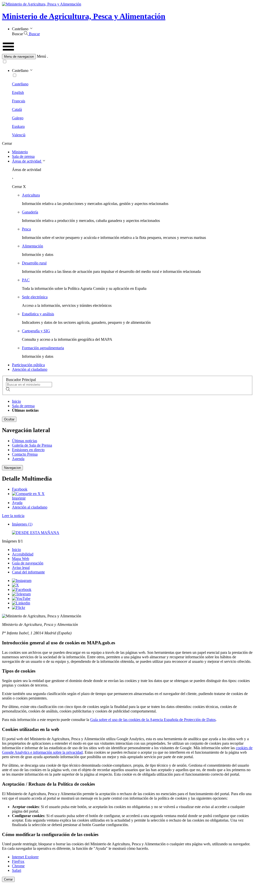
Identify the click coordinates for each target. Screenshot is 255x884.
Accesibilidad (22, 554)
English (18, 92)
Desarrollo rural (34, 263)
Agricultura (31, 195)
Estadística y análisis (38, 314)
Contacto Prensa (25, 454)
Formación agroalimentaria (43, 348)
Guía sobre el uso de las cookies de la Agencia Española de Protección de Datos (153, 719)
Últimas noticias (24, 441)
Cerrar (8, 879)
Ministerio (20, 152)
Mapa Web (20, 558)
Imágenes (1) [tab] (22, 524)
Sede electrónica (35, 297)
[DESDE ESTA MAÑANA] (35, 532)
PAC (26, 280)
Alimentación (32, 246)
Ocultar (9, 419)
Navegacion (12, 468)
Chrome (18, 866)
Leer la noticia (13, 516)
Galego (17, 118)
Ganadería (30, 212)
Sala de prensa (23, 156)
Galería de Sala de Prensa (32, 445)
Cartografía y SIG (36, 331)
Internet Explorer (25, 857)
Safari (16, 870)
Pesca (26, 229)
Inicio (16, 401)
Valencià (18, 135)
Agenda (18, 459)
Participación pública (28, 365)
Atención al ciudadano (29, 369)
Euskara (18, 126)
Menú (41, 56)
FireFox (18, 861)
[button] (127, 56)
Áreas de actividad (27, 161)
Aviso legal (21, 567)
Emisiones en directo (28, 450)
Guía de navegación (27, 563)
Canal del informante (28, 572)
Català (17, 109)
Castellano (20, 84)
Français (18, 101)
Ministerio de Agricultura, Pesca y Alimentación (83, 16)
